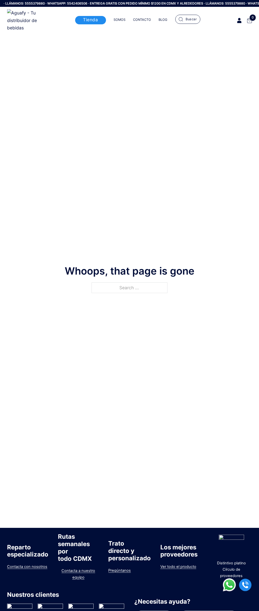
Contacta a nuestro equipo (78, 573)
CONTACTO (142, 20)
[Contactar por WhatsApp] (229, 586)
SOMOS (119, 20)
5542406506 (77, 3)
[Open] (187, 19)
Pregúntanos (119, 570)
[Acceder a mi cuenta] (239, 20)
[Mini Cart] (249, 20)
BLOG (163, 20)
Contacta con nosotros (27, 566)
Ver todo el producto (178, 566)
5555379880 (35, 3)
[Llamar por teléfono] (245, 586)
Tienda (90, 19)
